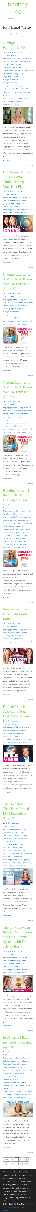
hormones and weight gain (13, 844)
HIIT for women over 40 (23, 523)
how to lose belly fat (25, 71)
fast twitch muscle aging (18, 520)
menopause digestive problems (14, 1082)
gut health (6, 64)
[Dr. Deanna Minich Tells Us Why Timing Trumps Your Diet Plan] (18, 231)
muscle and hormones (12, 853)
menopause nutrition (10, 83)
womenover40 (8, 213)
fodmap (14, 1064)
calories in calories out (18, 303)
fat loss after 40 (22, 838)
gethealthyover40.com (18, 8)
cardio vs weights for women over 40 (16, 517)
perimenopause (9, 210)
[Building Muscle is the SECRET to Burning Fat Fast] (18, 566)
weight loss (7, 101)
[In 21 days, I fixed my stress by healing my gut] (18, 1116)
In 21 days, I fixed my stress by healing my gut (17, 1042)
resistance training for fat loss (14, 538)
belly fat (6, 200)
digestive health (25, 61)
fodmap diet (22, 1064)
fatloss (5, 306)
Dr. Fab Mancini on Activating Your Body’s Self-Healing (17, 711)
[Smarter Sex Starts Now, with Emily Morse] (18, 664)
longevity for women (10, 77)
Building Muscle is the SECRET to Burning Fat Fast (16, 495)
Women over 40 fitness (11, 104)
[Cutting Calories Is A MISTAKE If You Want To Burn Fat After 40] (18, 343)
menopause (19, 204)
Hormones (24, 306)
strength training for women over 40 (16, 98)
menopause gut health (11, 1085)
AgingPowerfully (25, 197)
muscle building (24, 89)
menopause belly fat (10, 80)
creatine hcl (14, 61)
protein (5, 95)
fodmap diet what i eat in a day (14, 1067)
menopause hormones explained (15, 315)
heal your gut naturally (11, 1073)
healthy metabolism (10, 71)
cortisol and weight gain (11, 835)
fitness (18, 200)
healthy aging (16, 64)
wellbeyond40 (27, 210)
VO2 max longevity (9, 544)
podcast (18, 210)
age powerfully (12, 197)
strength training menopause (14, 541)
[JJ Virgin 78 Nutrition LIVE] (18, 123)
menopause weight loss (11, 86)
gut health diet (16, 1070)
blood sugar (11, 58)
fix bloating (7, 1064)
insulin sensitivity (10, 74)
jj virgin (20, 74)
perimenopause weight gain (20, 92)
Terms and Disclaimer (17, 1207)
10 (13, 1163)
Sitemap (6, 1210)
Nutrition (6, 92)
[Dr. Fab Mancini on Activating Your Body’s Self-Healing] (18, 761)
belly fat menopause (17, 832)
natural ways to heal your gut (13, 1091)
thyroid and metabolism (11, 863)
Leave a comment (11, 55)
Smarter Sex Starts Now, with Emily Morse (16, 614)
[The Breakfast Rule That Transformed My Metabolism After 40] (18, 885)
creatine (6, 61)
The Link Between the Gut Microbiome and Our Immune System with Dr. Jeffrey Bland (17, 936)
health (24, 200)
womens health (20, 213)
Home (5, 34)
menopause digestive (11, 1079)
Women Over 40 (18, 101)
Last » (26, 1163)
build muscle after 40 (24, 58)
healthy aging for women (12, 67)
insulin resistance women (12, 847)
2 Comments (9, 954)
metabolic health (26, 1085)
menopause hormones (11, 312)
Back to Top (30, 165)
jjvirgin (11, 204)
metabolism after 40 (10, 89)
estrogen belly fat (9, 838)
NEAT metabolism (24, 532)
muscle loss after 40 (10, 532)
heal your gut (27, 1070)
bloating (13, 1061)
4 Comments (9, 296)
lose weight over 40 (15, 52)
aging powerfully (25, 511)
